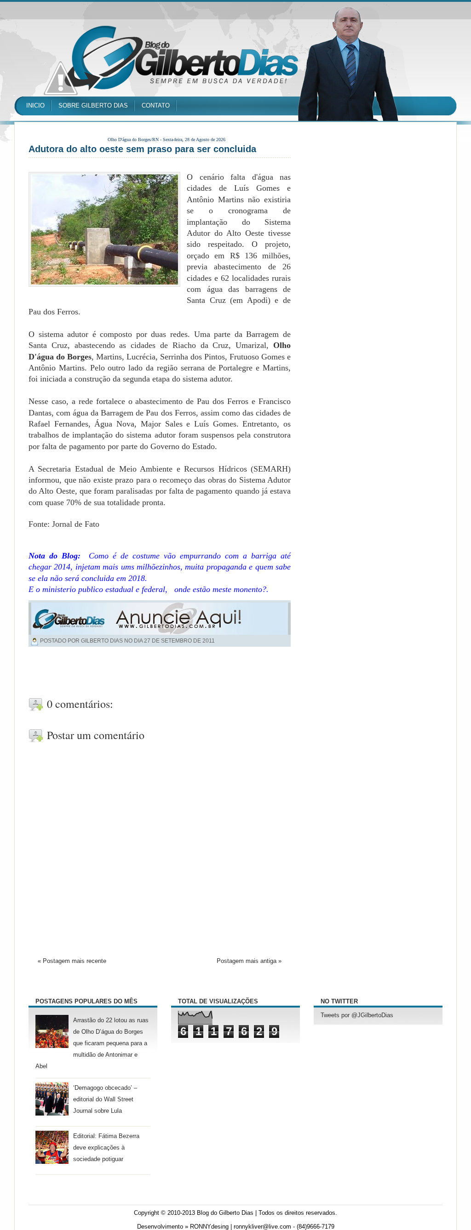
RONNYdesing (209, 1227)
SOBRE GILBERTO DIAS (93, 105)
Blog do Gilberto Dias (225, 1213)
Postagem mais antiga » (249, 961)
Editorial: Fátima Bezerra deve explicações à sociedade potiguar (106, 1147)
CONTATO (156, 105)
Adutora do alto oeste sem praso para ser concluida (142, 149)
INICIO (35, 105)
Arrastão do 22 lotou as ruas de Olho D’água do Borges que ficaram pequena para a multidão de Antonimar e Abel (92, 1043)
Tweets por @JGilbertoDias (357, 1015)
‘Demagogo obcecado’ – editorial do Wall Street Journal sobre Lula (105, 1099)
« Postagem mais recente (72, 961)
